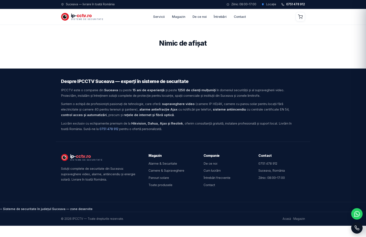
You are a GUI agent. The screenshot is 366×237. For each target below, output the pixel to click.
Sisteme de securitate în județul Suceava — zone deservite (48, 209)
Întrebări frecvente (217, 178)
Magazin (178, 17)
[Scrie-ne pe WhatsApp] (357, 214)
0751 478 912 (295, 4)
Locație (271, 4)
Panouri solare (158, 178)
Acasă (287, 218)
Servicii (159, 17)
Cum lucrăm (212, 170)
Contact (240, 17)
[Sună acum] (357, 228)
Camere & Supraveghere (166, 170)
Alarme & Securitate (162, 163)
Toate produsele (160, 185)
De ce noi (200, 17)
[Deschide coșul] (300, 16)
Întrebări (220, 17)
